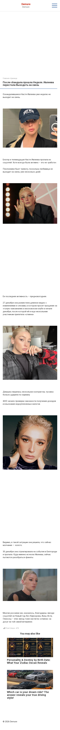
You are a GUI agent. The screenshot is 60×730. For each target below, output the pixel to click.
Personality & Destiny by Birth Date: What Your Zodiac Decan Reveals (28, 661)
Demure (25, 4)
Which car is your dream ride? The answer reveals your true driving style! (28, 694)
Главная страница (10, 78)
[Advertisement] (30, 46)
